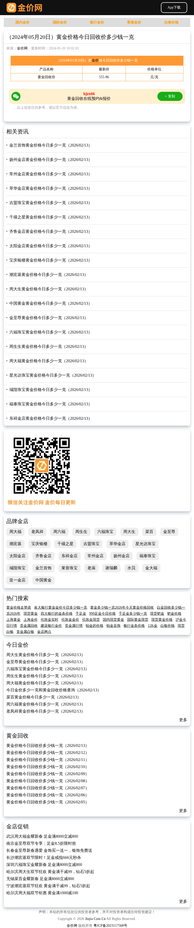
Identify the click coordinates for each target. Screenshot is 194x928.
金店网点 (44, 632)
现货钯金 (157, 613)
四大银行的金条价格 (56, 613)
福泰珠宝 (147, 556)
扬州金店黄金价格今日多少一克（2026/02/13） (50, 159)
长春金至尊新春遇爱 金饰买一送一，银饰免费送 (49, 850)
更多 (183, 720)
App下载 (174, 7)
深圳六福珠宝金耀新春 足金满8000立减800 (44, 864)
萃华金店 (117, 544)
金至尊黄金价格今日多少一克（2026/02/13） (48, 318)
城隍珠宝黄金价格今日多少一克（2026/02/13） (50, 389)
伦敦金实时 (49, 620)
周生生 (81, 531)
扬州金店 (121, 556)
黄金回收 (17, 736)
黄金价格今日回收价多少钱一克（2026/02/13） (47, 745)
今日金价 (17, 645)
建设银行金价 (51, 626)
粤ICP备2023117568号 (110, 925)
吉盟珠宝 (91, 544)
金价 (95, 60)
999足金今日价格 (102, 613)
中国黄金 (43, 580)
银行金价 (97, 22)
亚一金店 (17, 580)
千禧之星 (65, 544)
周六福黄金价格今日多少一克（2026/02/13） (45, 704)
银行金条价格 (134, 626)
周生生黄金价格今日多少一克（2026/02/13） (48, 346)
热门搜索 (17, 598)
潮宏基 (15, 544)
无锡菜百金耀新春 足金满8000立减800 (40, 879)
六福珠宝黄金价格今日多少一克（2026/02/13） (50, 332)
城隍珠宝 (17, 568)
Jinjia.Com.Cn (95, 919)
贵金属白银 (25, 632)
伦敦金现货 (91, 620)
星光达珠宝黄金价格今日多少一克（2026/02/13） (52, 375)
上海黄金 (13, 620)
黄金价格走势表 (18, 607)
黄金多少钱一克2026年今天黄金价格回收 (122, 607)
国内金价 (22, 22)
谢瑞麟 (111, 568)
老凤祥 (37, 531)
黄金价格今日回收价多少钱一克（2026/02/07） (47, 788)
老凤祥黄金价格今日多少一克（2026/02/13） (45, 711)
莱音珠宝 (69, 568)
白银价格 (171, 22)
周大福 (15, 531)
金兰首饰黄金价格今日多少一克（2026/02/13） (50, 145)
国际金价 (60, 22)
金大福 (151, 568)
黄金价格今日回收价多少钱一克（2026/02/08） (47, 781)
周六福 (59, 531)
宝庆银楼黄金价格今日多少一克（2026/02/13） (50, 260)
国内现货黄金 (113, 620)
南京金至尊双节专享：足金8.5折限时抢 (41, 843)
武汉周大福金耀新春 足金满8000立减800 (42, 836)
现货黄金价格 (162, 620)
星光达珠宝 (145, 544)
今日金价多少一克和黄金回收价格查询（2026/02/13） (53, 690)
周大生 (129, 531)
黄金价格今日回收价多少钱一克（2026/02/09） (47, 774)
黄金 (41, 77)
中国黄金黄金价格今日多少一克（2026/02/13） (50, 303)
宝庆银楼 (39, 544)
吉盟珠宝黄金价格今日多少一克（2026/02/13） (50, 203)
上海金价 (30, 620)
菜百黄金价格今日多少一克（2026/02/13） (43, 697)
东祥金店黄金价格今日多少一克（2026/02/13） (50, 418)
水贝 (131, 568)
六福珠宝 (105, 531)
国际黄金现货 (137, 620)
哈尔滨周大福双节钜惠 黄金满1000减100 (42, 893)
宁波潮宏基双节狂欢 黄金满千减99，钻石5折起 (48, 886)
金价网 (24, 7)
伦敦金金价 (70, 620)
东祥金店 (69, 556)
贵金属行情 (74, 626)
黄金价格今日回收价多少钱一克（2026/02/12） (47, 752)
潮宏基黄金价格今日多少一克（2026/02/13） (48, 274)
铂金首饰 (113, 626)
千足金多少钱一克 (133, 613)
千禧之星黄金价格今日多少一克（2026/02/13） (50, 217)
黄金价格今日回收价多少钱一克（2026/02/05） (47, 802)
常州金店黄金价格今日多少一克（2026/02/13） (50, 174)
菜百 (149, 531)
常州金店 (95, 556)
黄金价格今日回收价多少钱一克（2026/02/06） (47, 795)
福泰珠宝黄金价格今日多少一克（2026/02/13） (50, 404)
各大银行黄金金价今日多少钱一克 (60, 607)
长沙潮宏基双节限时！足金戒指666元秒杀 (43, 857)
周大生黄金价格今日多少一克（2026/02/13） (48, 289)
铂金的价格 (94, 626)
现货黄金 (30, 613)
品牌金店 (17, 521)
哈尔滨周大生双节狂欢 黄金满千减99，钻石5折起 (50, 871)
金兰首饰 (43, 568)
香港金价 (134, 22)
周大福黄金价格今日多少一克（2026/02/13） (48, 361)
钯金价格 (174, 613)
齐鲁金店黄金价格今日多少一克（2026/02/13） (50, 231)
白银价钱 (167, 626)
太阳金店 (17, 556)
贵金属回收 (29, 626)
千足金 (81, 613)
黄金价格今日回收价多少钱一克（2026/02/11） (47, 759)
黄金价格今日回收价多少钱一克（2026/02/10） (47, 767)
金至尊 (169, 531)
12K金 (152, 626)
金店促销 (17, 826)
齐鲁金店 (43, 556)
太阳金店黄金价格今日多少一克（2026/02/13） (50, 246)
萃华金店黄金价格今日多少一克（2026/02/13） (50, 188)
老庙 (91, 568)
